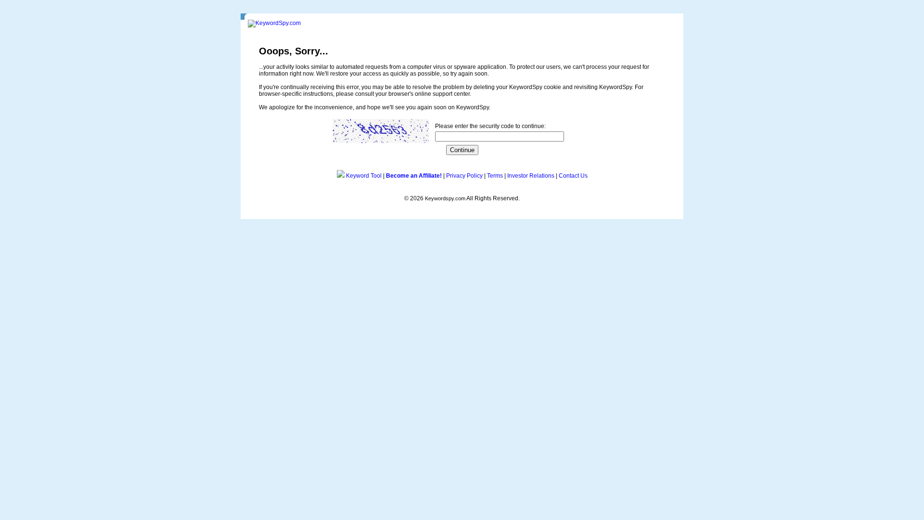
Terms (495, 175)
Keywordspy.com (445, 198)
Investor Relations (530, 175)
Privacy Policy (464, 175)
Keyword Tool (364, 175)
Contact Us (573, 175)
